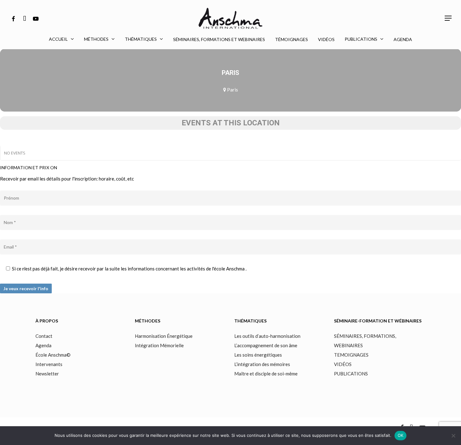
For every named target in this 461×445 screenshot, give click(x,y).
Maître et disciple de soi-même (266, 373)
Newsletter (47, 373)
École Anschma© (53, 355)
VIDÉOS (343, 364)
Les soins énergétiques (258, 355)
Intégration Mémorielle (159, 345)
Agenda (43, 345)
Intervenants (49, 364)
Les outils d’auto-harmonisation (267, 336)
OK (401, 435)
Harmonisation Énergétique (164, 336)
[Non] (453, 435)
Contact (43, 336)
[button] (448, 18)
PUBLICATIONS (351, 373)
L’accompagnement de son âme (265, 345)
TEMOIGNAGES (351, 355)
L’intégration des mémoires (262, 364)
